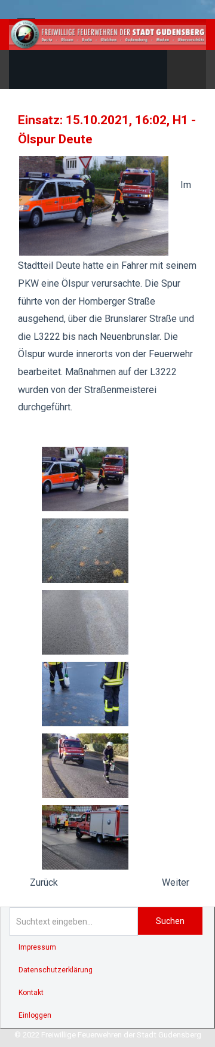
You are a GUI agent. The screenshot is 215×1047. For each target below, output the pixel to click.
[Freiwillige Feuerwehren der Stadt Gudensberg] (107, 34)
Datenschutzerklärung (56, 970)
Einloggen (35, 1015)
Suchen (170, 921)
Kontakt (31, 992)
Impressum (37, 947)
